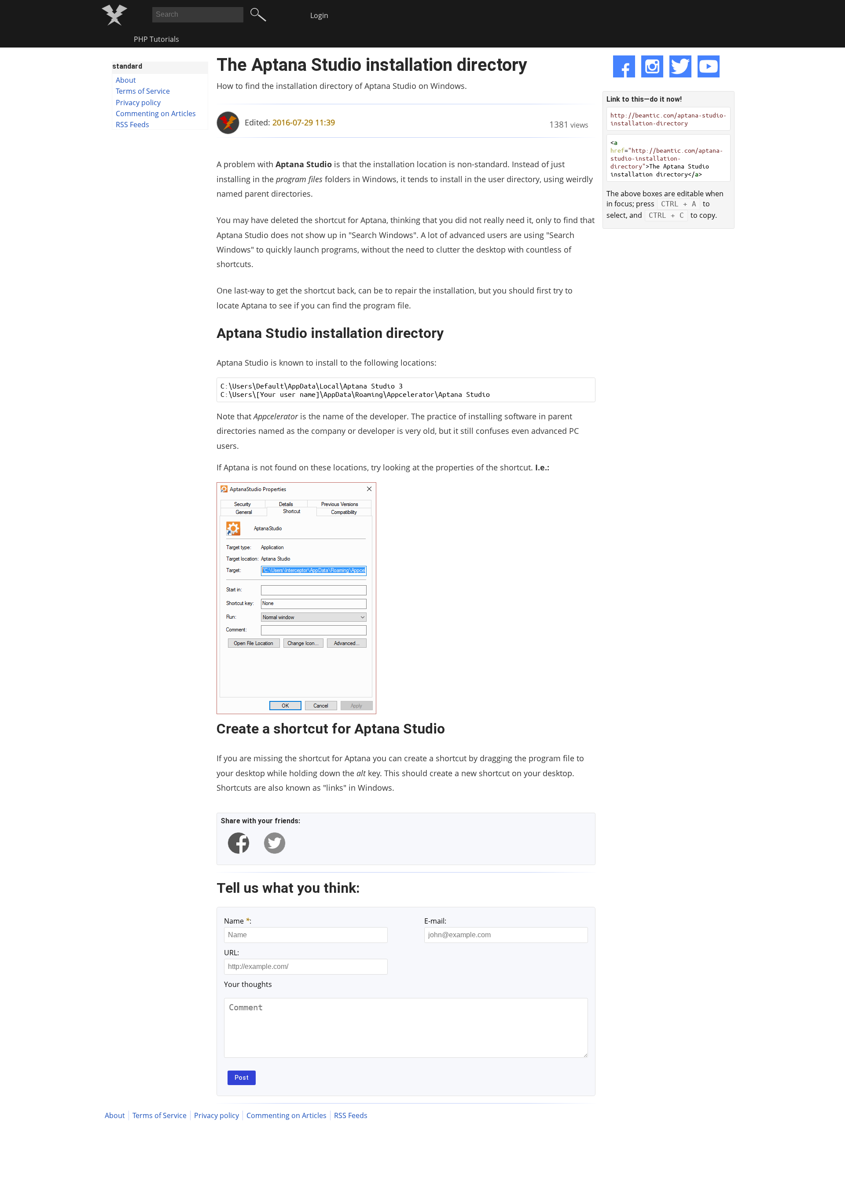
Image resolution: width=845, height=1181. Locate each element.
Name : (237, 921)
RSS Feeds (132, 124)
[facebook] (239, 843)
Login (319, 15)
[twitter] (275, 843)
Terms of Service (143, 91)
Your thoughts (248, 984)
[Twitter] (680, 66)
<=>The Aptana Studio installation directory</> (666, 158)
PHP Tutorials (156, 39)
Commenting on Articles (156, 113)
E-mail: (435, 921)
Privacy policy (138, 102)
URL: (231, 952)
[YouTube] (709, 66)
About (126, 80)
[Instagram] (652, 66)
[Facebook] (624, 66)
